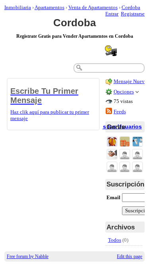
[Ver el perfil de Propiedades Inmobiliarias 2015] (112, 155)
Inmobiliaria (17, 7)
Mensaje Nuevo (130, 81)
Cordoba (131, 7)
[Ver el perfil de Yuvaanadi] (124, 155)
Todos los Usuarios (115, 126)
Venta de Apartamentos (93, 7)
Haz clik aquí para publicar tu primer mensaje (49, 104)
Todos (114, 240)
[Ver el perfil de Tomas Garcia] (137, 155)
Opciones (124, 92)
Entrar (111, 14)
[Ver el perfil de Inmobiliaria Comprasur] (124, 142)
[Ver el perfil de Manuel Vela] (137, 168)
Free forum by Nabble (27, 256)
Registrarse (133, 14)
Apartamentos (49, 7)
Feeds (120, 112)
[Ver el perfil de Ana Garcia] (124, 168)
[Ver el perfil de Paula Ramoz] (112, 168)
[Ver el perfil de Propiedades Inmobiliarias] (112, 142)
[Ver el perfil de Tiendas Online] (137, 142)
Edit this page (129, 256)
